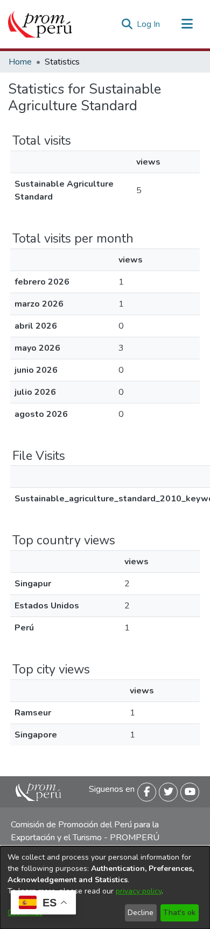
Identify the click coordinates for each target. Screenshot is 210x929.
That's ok (179, 912)
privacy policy (139, 891)
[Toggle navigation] (187, 24)
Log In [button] (149, 24)
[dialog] (105, 887)
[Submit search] (127, 24)
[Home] (40, 24)
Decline (140, 912)
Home (20, 62)
